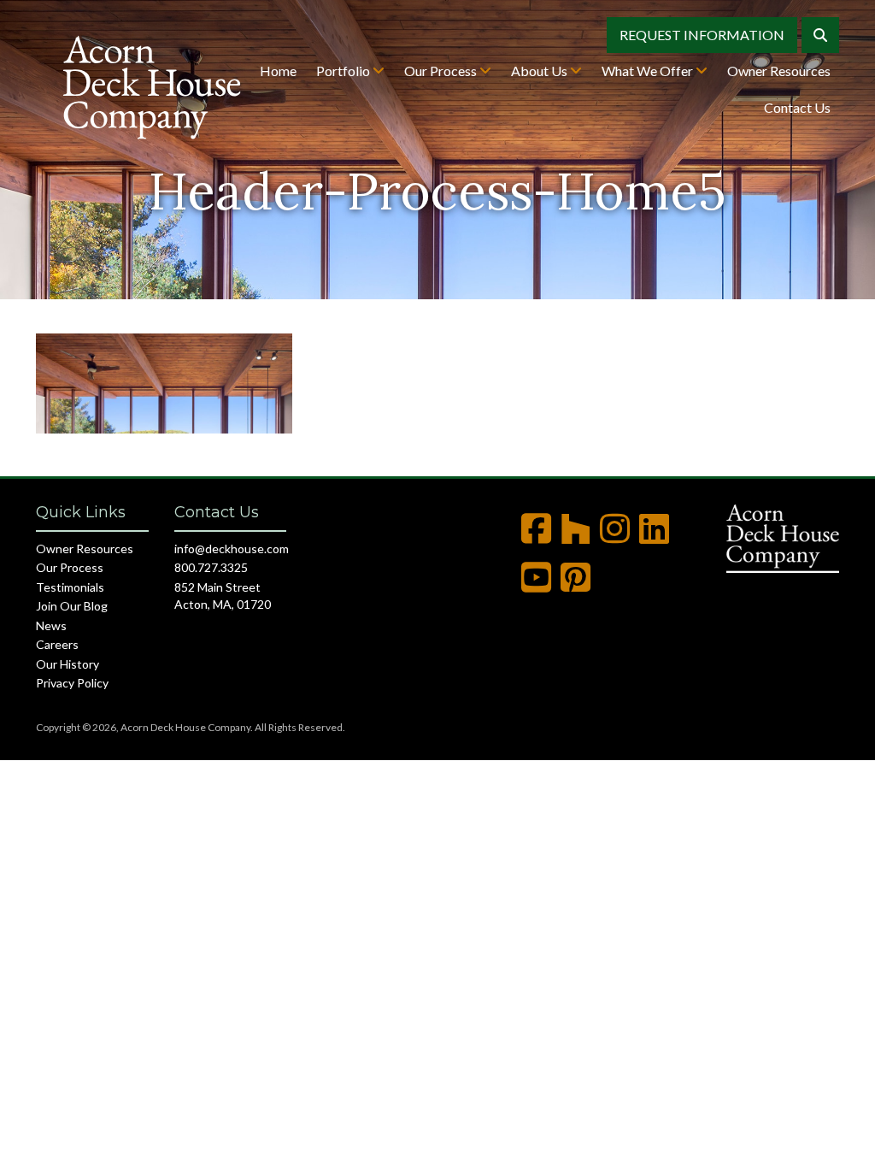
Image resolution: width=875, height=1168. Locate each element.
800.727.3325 (211, 567)
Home (278, 70)
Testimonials (70, 587)
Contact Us (797, 107)
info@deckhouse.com (231, 548)
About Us (540, 70)
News (51, 625)
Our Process (441, 70)
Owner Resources (779, 70)
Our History (67, 664)
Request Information (702, 35)
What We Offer (649, 70)
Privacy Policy (72, 682)
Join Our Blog (72, 606)
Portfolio (344, 70)
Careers (57, 644)
